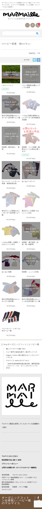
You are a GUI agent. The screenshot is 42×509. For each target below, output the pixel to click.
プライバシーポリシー (10, 464)
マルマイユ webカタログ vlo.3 (17, 360)
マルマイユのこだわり (10, 456)
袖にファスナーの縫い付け (16, 349)
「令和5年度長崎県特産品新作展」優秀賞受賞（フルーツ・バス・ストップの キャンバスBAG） (23, 366)
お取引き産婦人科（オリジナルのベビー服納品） (20, 467)
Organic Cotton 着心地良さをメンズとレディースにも (23, 356)
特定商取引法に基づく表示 (11, 460)
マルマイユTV (6, 489)
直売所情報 (5, 475)
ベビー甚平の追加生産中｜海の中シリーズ (21, 352)
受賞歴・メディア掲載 (20, 487)
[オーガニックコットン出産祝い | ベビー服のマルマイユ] (21, 17)
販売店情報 (5, 487)
